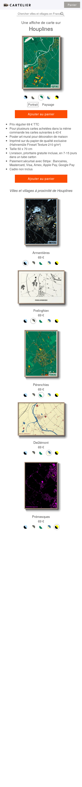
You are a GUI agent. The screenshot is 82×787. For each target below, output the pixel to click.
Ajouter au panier (41, 114)
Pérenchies (41, 384)
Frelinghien (41, 310)
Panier (72, 5)
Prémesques (41, 516)
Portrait (33, 104)
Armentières (41, 252)
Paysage (48, 104)
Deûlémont (41, 442)
